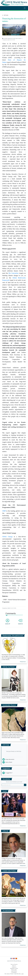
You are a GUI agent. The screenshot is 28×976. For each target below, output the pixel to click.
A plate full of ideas (9, 871)
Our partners (14, 972)
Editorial (5, 831)
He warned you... (8, 910)
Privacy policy (14, 969)
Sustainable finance (9, 705)
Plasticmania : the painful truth (13, 635)
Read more (23, 825)
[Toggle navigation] (25, 8)
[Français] (12, 959)
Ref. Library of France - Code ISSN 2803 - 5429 (14, 973)
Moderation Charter (14, 968)
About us (14, 965)
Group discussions (9, 759)
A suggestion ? (9, 772)
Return (6, 15)
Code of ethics (14, 971)
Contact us (14, 967)
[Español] (16, 959)
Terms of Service (14, 964)
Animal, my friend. (9, 667)
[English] (14, 959)
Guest (5, 791)
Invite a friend (8, 762)
